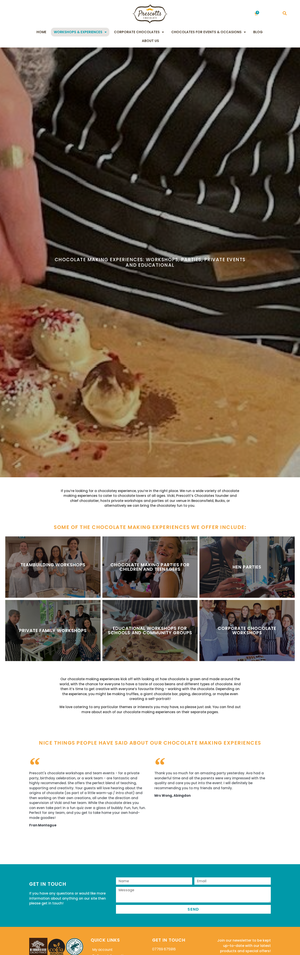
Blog (258, 32)
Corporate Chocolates (137, 32)
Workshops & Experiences (78, 32)
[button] (284, 13)
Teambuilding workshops (52, 565)
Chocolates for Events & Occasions (206, 32)
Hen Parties (247, 567)
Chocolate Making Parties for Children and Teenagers (150, 567)
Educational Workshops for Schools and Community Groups (150, 630)
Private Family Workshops (53, 630)
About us (150, 40)
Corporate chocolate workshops (247, 630)
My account (102, 949)
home (41, 32)
